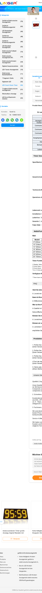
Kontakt (12, 125)
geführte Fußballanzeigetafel (12, 26)
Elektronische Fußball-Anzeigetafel (12, 51)
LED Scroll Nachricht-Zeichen (12, 98)
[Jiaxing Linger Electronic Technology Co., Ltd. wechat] (12, 119)
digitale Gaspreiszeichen (12, 66)
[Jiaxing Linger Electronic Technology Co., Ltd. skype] (16, 119)
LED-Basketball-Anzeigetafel (12, 31)
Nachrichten (4, 565)
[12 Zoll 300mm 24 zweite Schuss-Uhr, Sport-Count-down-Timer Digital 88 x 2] (14, 514)
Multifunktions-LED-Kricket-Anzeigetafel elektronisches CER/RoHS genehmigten (28, 577)
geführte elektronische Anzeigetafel (12, 21)
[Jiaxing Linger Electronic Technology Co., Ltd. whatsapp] (7, 119)
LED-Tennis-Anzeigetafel (12, 69)
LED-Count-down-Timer (12, 85)
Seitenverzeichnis (5, 567)
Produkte (3, 559)
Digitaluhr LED (12, 81)
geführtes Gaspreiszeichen (12, 36)
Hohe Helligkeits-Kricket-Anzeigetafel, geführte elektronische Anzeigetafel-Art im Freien (29, 559)
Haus (1, 556)
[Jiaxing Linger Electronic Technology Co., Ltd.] (8, 3)
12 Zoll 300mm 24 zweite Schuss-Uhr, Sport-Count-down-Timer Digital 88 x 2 (14, 533)
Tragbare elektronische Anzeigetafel (12, 89)
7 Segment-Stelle (12, 78)
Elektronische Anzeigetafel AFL (12, 56)
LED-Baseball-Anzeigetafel (12, 46)
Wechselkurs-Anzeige (12, 94)
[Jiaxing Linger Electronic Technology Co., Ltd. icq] (21, 119)
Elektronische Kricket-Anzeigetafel (12, 61)
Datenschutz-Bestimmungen (5, 571)
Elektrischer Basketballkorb (12, 73)
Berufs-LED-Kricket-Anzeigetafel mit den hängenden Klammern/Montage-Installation (26, 569)
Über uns (3, 562)
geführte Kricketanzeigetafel (12, 41)
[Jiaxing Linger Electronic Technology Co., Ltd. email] (2, 119)
